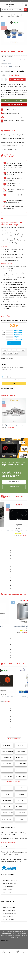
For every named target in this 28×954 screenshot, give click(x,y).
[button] (23, 5)
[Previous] (1, 433)
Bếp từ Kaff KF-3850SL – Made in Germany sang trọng (14, 530)
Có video (10, 353)
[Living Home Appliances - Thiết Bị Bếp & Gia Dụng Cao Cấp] (9, 5)
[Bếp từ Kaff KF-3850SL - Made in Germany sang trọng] (14, 514)
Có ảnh (16, 353)
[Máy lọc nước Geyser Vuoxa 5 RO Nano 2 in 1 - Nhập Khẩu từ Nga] (14, 680)
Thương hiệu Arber (12, 16)
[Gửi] (25, 9)
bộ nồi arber (9, 63)
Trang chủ (4, 15)
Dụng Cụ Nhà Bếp (17, 59)
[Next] (6, 433)
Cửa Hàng (13, 15)
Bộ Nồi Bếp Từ (9, 59)
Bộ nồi (8, 227)
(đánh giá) (10, 66)
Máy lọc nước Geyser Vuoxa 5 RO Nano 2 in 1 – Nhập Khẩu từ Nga (14, 696)
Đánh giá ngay (14, 343)
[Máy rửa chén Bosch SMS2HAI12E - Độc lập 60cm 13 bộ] (14, 611)
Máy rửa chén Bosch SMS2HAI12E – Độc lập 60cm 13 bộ (14, 627)
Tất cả (4, 350)
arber (4, 63)
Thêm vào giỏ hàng (17, 79)
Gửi (14, 383)
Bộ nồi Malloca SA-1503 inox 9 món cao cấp (12, 425)
